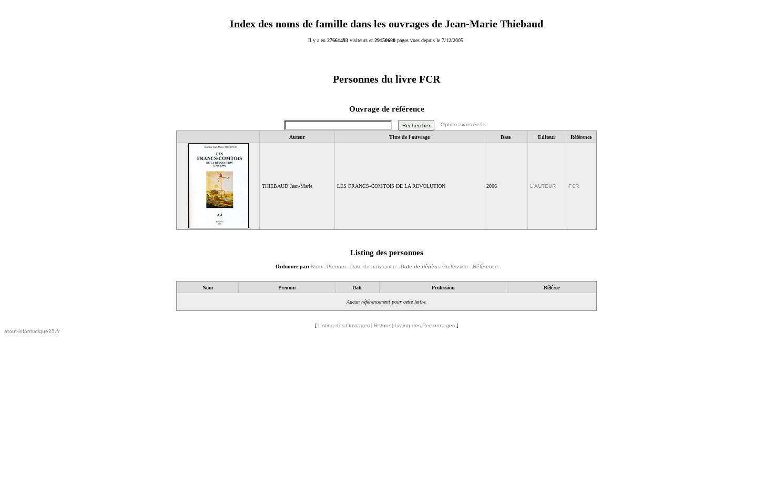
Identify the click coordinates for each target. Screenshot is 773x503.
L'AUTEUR (543, 186)
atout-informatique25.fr (31, 331)
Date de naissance (373, 266)
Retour (382, 325)
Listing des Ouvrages (344, 325)
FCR (573, 186)
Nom (316, 266)
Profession (455, 266)
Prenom (336, 266)
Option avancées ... (465, 125)
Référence (485, 266)
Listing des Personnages (424, 325)
